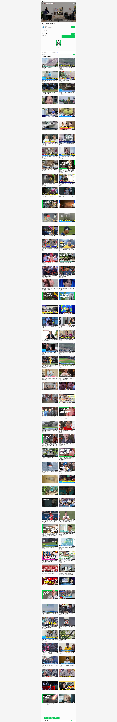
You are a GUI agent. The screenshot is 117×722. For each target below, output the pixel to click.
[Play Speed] (71, 21)
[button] (43, 721)
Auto (74, 3)
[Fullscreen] (75, 21)
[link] (45, 721)
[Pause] (58, 12)
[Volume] (73, 21)
